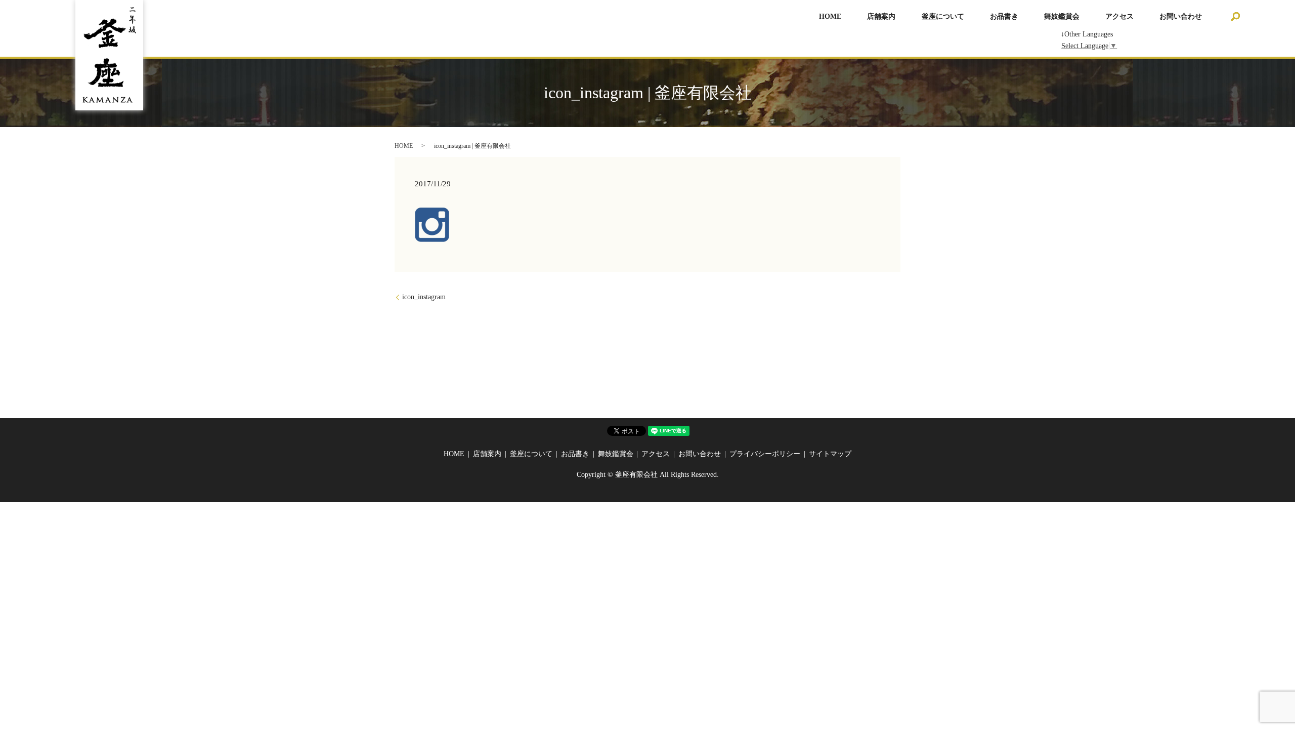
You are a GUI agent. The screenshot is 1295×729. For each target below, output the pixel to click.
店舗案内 (881, 16)
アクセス (1119, 16)
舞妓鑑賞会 (1062, 16)
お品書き (1004, 16)
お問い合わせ (1180, 16)
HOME (830, 16)
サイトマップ (830, 454)
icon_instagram (424, 297)
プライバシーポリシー (764, 454)
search (1235, 16)
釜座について (943, 16)
